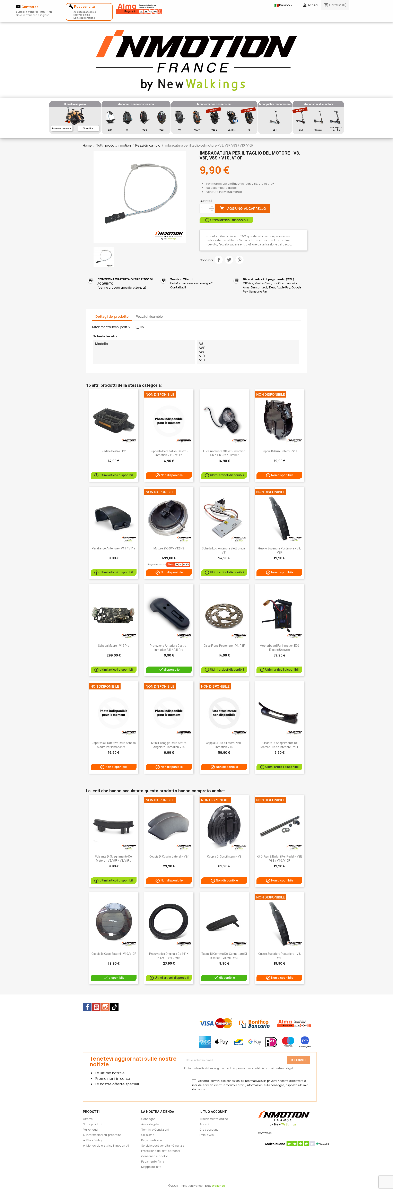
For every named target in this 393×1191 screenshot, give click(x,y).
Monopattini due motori (318, 104)
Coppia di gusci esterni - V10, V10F (113, 953)
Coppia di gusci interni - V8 (224, 856)
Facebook (87, 1007)
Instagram (105, 1007)
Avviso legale (150, 1124)
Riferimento (101, 327)
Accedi (204, 1124)
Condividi (219, 260)
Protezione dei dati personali (161, 1151)
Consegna (148, 1119)
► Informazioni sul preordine (102, 1135)
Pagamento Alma (152, 1161)
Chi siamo (147, 1135)
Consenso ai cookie (154, 1156)
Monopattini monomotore (275, 104)
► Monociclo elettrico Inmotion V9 (106, 1145)
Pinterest (239, 260)
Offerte (88, 1119)
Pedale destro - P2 (114, 451)
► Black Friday (92, 1140)
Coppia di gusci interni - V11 (279, 451)
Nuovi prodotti (92, 1124)
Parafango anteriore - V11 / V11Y (114, 548)
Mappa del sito (151, 1167)
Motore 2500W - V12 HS (169, 548)
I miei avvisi (207, 1135)
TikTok (114, 1007)
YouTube (96, 1007)
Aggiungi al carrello (243, 208)
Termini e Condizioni (155, 1129)
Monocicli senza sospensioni (136, 104)
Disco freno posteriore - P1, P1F (224, 645)
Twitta (229, 260)
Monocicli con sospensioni (214, 104)
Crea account (209, 1129)
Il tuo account (213, 1112)
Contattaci (265, 1133)
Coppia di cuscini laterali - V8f (169, 856)
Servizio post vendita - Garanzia (162, 1145)
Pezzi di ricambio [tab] (149, 316)
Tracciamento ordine (214, 1119)
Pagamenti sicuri (152, 1140)
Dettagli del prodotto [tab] (112, 316)
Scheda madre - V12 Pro (113, 645)
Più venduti (90, 1129)
